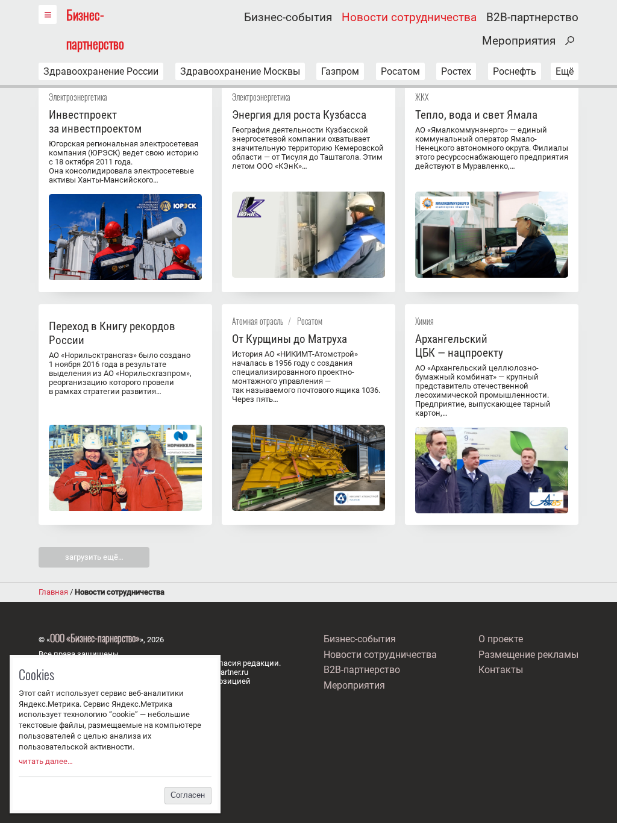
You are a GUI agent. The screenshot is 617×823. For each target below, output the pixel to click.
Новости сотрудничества (409, 17)
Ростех (456, 71)
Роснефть (514, 71)
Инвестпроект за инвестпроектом (95, 122)
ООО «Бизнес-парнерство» (95, 638)
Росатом (400, 71)
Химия (424, 320)
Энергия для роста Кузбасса (299, 115)
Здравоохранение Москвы (240, 71)
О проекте (500, 639)
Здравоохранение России (100, 71)
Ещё (565, 71)
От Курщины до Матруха (289, 339)
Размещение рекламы (528, 654)
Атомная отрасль (257, 320)
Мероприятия (519, 41)
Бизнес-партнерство (95, 28)
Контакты (500, 669)
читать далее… (46, 761)
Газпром (340, 71)
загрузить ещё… (94, 557)
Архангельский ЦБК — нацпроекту (459, 346)
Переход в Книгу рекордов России (112, 333)
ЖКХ (421, 96)
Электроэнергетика (78, 96)
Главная (53, 591)
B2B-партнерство (532, 17)
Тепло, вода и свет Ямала (476, 115)
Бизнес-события (288, 17)
